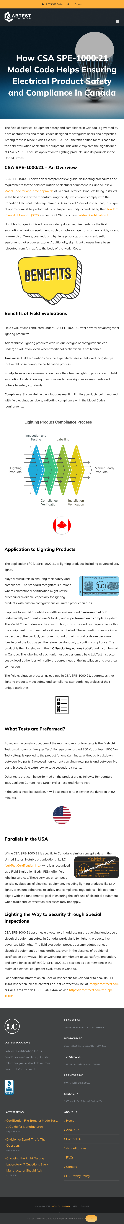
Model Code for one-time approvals (29, 191)
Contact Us (74, 1139)
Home (70, 1120)
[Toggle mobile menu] (117, 21)
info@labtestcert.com (104, 984)
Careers (71, 1167)
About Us (72, 1130)
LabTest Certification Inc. (94, 215)
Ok (91, 1218)
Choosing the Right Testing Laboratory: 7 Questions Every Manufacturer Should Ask (27, 1164)
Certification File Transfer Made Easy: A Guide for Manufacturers (32, 1123)
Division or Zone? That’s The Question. (26, 1142)
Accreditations (76, 1148)
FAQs (70, 1157)
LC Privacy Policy (78, 1176)
